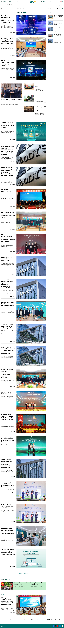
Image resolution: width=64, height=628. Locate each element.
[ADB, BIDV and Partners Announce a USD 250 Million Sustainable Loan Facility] (31, 221)
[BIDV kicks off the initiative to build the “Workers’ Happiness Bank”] (11, 90)
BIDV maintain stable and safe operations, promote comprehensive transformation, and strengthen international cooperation (7, 531)
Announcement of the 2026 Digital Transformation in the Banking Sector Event (7, 41)
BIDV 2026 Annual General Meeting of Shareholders (6, 191)
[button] (5, 613)
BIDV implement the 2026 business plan (6, 392)
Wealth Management (20, 1)
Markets (34, 8)
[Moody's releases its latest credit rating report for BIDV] (31, 266)
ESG (28, 8)
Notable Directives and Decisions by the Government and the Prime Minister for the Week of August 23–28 (20, 584)
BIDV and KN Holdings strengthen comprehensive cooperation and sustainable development (7, 373)
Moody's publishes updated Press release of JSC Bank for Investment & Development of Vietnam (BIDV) (7, 350)
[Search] (48, 5)
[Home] (1, 8)
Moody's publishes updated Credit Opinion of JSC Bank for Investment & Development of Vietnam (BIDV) (40, 108)
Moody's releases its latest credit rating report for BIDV (6, 259)
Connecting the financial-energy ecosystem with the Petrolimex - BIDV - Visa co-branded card (7, 19)
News (54, 1)
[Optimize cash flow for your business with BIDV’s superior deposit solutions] (31, 131)
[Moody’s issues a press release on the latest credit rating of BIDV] (31, 333)
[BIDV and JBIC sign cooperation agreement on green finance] (31, 513)
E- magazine (57, 8)
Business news (8, 8)
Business (10, 1)
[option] (23, 605)
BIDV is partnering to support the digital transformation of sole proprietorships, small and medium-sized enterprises (7, 602)
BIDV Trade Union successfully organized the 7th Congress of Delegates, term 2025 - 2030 (7, 418)
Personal (14, 1)
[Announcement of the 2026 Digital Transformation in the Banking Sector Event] (31, 47)
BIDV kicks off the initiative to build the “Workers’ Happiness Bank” (11, 100)
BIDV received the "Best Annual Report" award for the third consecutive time (7, 439)
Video (2, 594)
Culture (41, 8)
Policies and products (19, 8)
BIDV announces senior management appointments (39, 85)
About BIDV (43, 1)
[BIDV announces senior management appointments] (29, 86)
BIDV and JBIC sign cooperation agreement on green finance (7, 506)
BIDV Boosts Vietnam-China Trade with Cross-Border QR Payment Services (7, 63)
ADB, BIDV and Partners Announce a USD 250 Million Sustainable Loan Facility (8, 215)
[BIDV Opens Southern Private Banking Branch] (29, 98)
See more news (23, 573)
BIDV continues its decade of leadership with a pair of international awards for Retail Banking (8, 238)
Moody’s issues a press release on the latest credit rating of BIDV (7, 326)
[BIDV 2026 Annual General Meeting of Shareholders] (31, 199)
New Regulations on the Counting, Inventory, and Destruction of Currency (36, 584)
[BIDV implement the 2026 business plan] (31, 401)
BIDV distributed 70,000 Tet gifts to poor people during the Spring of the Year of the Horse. (7, 304)
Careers (57, 1)
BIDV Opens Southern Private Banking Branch (39, 96)
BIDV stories (48, 8)
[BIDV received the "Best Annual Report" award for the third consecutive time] (31, 446)
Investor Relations (49, 1)
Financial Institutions (4, 1)
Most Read (50, 13)
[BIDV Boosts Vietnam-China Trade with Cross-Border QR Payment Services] (31, 70)
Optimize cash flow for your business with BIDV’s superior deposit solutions (7, 125)
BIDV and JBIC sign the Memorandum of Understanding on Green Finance (7, 484)
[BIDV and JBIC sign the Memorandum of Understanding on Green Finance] (31, 491)
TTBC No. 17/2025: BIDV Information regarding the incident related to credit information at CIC (8, 552)
